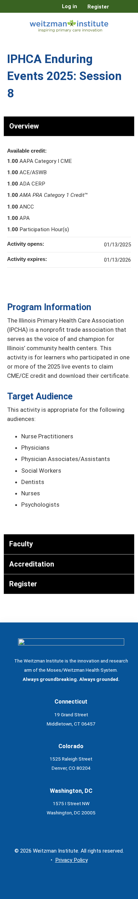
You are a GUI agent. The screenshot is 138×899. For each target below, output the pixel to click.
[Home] (69, 24)
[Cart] (117, 10)
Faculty (21, 544)
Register (98, 7)
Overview (24, 126)
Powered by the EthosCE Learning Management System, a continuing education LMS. (109, 894)
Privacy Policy (71, 860)
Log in (69, 6)
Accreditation (31, 564)
